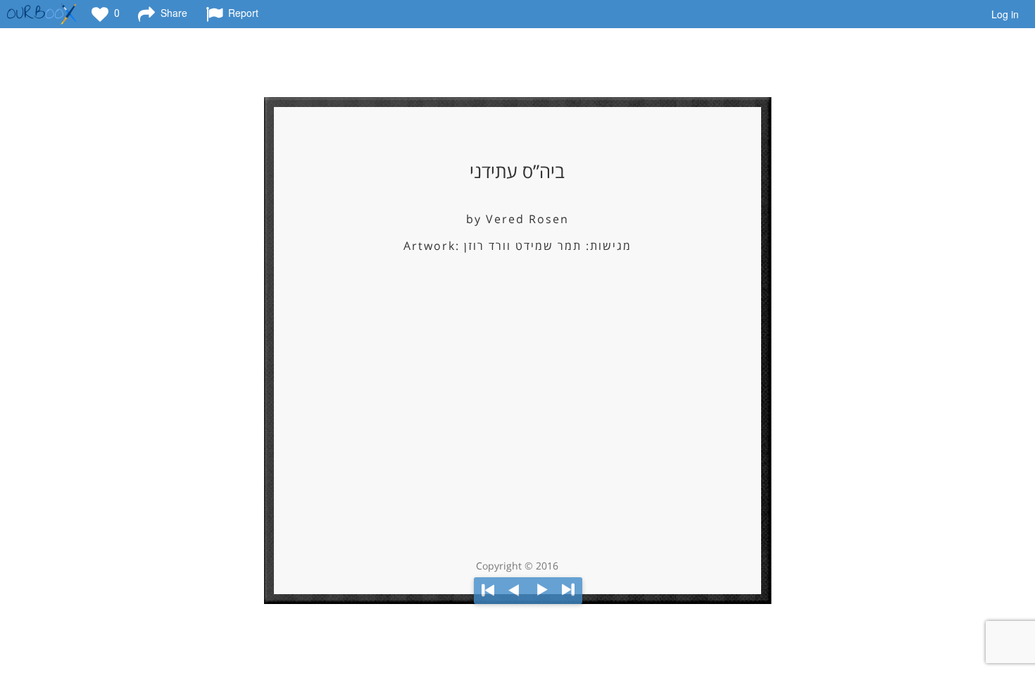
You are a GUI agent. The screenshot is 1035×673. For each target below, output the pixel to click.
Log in (1005, 14)
